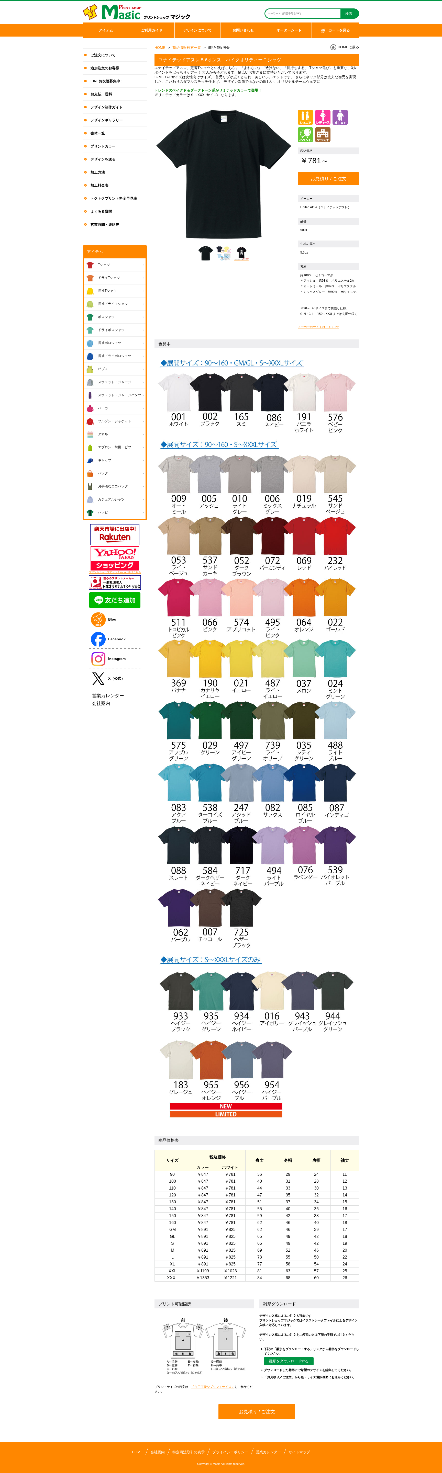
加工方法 (98, 172)
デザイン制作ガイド (107, 107)
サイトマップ (299, 1452)
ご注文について (103, 55)
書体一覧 (98, 133)
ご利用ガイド (151, 30)
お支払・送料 (101, 94)
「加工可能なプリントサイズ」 (212, 1387)
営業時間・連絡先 (105, 224)
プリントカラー (103, 146)
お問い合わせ (243, 30)
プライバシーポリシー (230, 1452)
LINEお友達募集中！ (107, 81)
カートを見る (339, 30)
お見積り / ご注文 (329, 178)
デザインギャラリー (107, 120)
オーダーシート (289, 30)
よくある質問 (101, 211)
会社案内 (157, 1452)
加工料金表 (99, 185)
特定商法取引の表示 (188, 1452)
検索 (348, 14)
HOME (159, 47)
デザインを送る (103, 159)
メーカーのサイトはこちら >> (318, 327)
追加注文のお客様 (105, 68)
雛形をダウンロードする (288, 1361)
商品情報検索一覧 (186, 47)
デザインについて (197, 30)
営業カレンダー (268, 1452)
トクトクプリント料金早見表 (114, 198)
